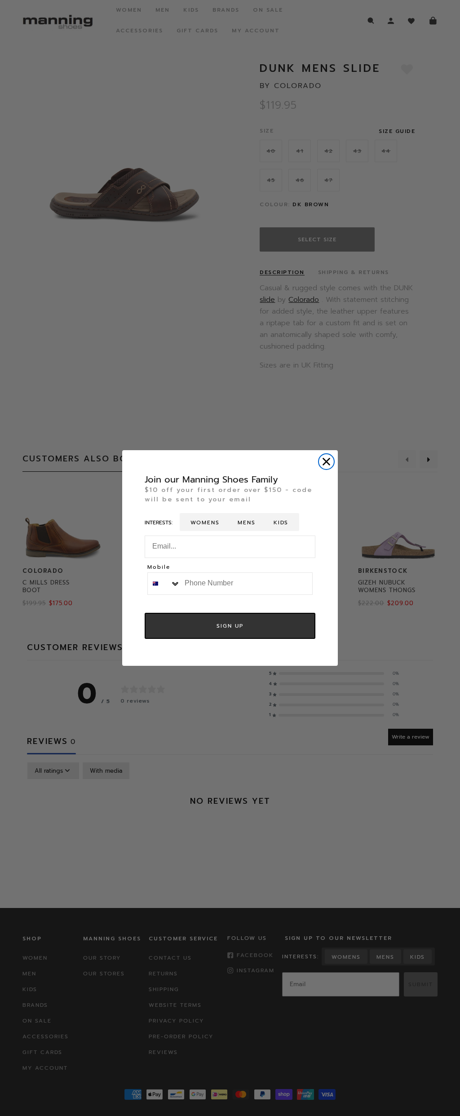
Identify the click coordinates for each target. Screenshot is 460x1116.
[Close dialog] (326, 461)
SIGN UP (230, 626)
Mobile (158, 567)
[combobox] (164, 583)
